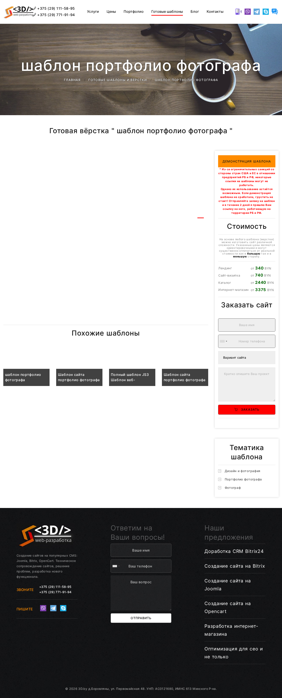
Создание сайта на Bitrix (234, 566)
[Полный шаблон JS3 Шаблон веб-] (132, 367)
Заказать (248, 409)
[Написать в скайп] (266, 12)
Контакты (215, 11)
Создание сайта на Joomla (227, 584)
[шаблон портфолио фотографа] (26, 367)
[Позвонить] (239, 12)
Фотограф (233, 487)
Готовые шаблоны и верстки (117, 80)
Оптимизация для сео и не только (233, 652)
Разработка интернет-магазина (231, 630)
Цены (111, 11)
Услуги (93, 11)
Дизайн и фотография (242, 471)
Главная (72, 80)
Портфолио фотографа (243, 479)
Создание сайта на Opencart (227, 607)
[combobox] (223, 341)
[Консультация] (275, 12)
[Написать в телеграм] (257, 12)
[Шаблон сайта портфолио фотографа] (79, 367)
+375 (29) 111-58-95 (55, 8)
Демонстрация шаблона (247, 161)
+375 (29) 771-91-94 (55, 15)
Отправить (141, 618)
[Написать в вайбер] (248, 12)
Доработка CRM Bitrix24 (234, 551)
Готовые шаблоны (167, 11)
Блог (195, 11)
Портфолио (134, 11)
